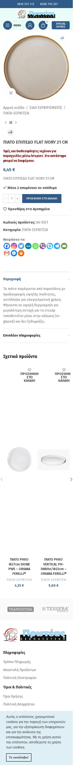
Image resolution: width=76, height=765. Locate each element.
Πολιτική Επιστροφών (20, 678)
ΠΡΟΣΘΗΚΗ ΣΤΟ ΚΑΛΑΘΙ (29, 377)
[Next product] (15, 122)
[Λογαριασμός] (30, 25)
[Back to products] (10, 122)
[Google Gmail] (7, 253)
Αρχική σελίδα (13, 108)
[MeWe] (28, 246)
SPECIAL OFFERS (61, 25)
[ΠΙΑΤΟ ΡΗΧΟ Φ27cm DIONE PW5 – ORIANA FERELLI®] (19, 459)
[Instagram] (14, 246)
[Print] (21, 253)
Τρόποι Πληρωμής (17, 662)
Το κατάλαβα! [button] (18, 757)
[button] (71, 479)
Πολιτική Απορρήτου (19, 704)
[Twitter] (21, 246)
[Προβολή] (11, 93)
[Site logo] (37, 14)
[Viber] (42, 246)
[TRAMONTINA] (20, 609)
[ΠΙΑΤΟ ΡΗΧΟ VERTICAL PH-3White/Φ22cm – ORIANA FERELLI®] (54, 459)
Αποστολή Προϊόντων (19, 670)
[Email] (64, 246)
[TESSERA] (55, 609)
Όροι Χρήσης (13, 696)
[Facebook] (7, 246)
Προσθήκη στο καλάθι (41, 198)
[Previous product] (5, 122)
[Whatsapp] (35, 246)
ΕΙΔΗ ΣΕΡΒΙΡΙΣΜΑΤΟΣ (46, 108)
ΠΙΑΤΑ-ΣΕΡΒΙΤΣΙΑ (16, 113)
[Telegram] (57, 246)
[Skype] (50, 246)
